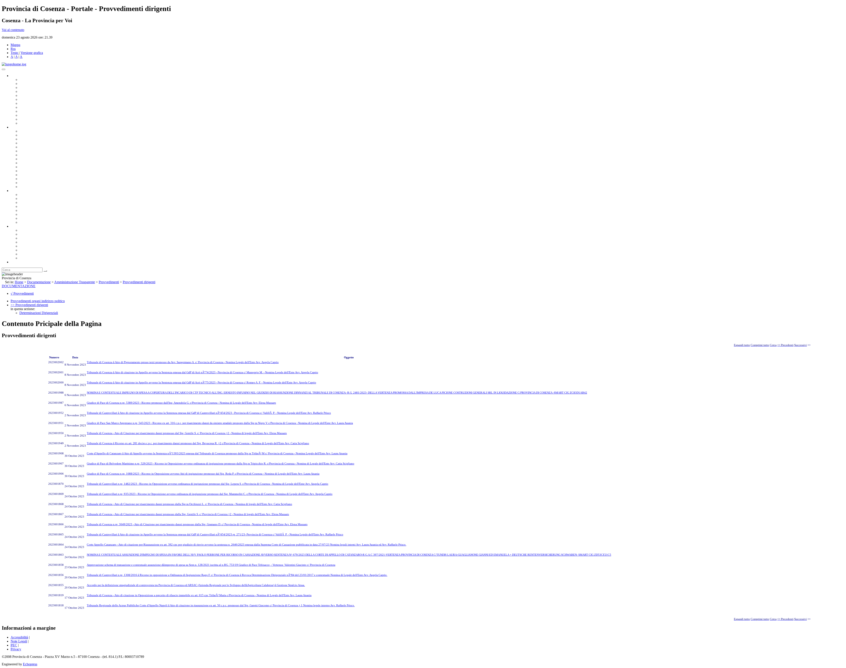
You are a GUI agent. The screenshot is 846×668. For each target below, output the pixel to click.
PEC (14, 645)
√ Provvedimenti (22, 293)
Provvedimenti (109, 282)
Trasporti (25, 163)
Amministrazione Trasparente (39, 210)
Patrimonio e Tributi (33, 155)
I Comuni (26, 250)
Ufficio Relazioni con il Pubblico (42, 111)
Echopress (30, 664)
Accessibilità (19, 637)
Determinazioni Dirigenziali (38, 313)
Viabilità (25, 179)
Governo (16, 76)
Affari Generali (30, 135)
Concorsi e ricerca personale (39, 202)
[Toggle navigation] (3, 69)
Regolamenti (28, 222)
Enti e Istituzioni (30, 258)
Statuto (24, 218)
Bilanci (24, 206)
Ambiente (26, 171)
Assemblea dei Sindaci (35, 91)
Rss (13, 49)
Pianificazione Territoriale (37, 167)
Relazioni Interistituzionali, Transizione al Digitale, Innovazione (63, 151)
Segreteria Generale (33, 183)
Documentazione (22, 190)
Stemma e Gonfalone (34, 230)
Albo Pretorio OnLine (34, 194)
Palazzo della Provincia (35, 234)
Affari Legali (28, 147)
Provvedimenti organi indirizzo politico (38, 301)
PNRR (24, 159)
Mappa (15, 45)
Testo (14, 53)
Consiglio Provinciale (34, 83)
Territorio (25, 246)
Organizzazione (21, 127)
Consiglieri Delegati (33, 87)
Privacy (16, 649)
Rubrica (16, 262)
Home (19, 282)
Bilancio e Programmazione (38, 139)
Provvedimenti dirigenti (139, 282)
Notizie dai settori (31, 119)
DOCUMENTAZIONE (18, 286)
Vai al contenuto (13, 30)
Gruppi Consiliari (31, 99)
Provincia (17, 226)
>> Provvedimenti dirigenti (29, 305)
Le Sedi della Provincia (35, 238)
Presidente (26, 79)
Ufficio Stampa (30, 115)
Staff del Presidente (32, 187)
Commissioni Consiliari (35, 95)
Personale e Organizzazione (38, 143)
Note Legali (19, 641)
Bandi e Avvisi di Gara (35, 198)
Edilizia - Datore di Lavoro (38, 175)
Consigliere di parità (33, 103)
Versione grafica (31, 53)
